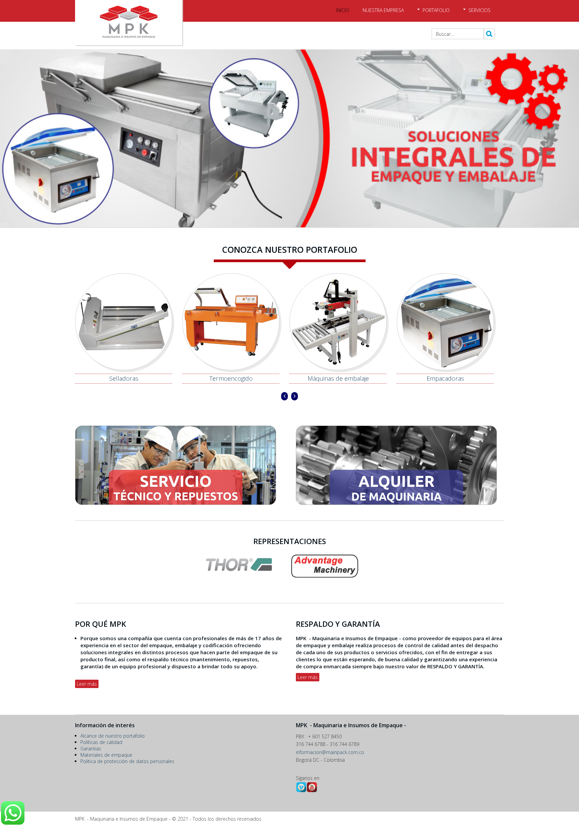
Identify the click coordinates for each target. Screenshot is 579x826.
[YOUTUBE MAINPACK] (312, 790)
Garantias (90, 748)
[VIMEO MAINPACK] (301, 790)
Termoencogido (126, 378)
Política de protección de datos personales (127, 761)
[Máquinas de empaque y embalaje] (289, 139)
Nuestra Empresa (383, 10)
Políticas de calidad (101, 742)
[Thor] (289, 576)
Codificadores (448, 378)
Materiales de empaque (106, 755)
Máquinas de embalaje (233, 378)
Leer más (87, 684)
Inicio (342, 10)
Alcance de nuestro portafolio (112, 736)
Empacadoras (341, 378)
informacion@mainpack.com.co (330, 752)
